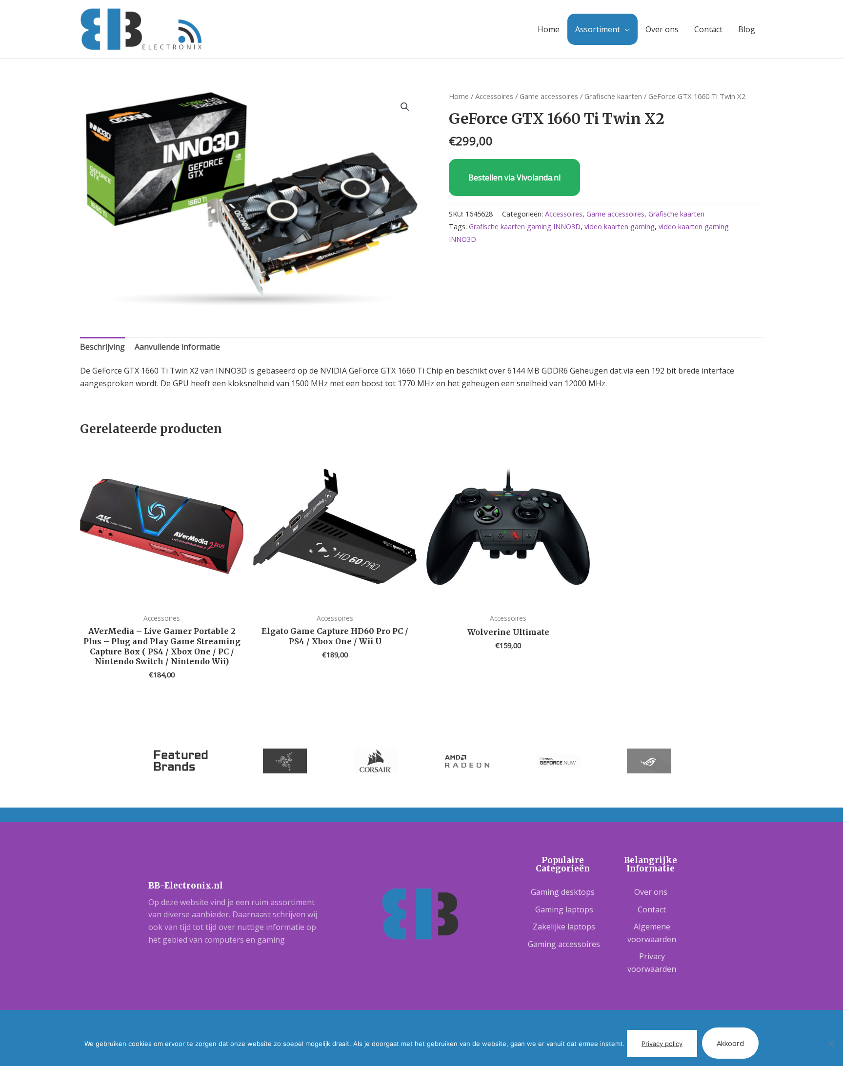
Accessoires (494, 96)
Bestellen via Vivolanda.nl (514, 177)
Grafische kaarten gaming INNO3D (525, 226)
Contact (708, 29)
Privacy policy (662, 1043)
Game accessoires (549, 96)
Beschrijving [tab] (102, 346)
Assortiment (597, 29)
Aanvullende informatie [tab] (177, 346)
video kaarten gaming (619, 226)
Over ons (662, 29)
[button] (405, 107)
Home (549, 29)
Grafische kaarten (613, 96)
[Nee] (831, 1043)
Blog (746, 29)
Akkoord (730, 1043)
